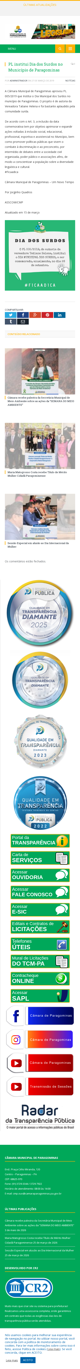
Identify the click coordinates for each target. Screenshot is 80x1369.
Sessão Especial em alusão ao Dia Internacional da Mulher (39, 1250)
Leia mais (54, 1349)
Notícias (70, 80)
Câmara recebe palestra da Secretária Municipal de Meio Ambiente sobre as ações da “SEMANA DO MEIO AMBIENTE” (41, 401)
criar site (28, 1306)
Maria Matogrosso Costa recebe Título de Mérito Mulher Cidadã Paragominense (41, 9)
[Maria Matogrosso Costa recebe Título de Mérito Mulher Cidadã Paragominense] (40, 446)
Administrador (18, 80)
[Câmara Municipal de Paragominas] (40, 30)
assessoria (31, 1311)
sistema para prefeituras (52, 1306)
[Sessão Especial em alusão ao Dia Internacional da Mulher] (40, 517)
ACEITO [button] (28, 1360)
